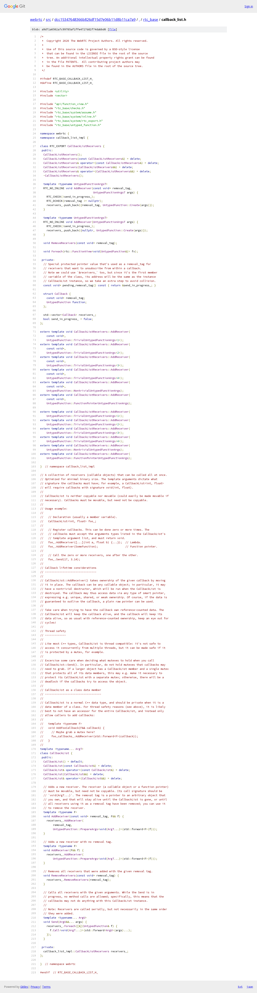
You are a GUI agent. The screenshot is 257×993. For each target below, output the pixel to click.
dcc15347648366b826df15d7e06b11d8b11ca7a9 (95, 19)
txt (240, 986)
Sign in (249, 6)
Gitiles (24, 987)
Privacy (35, 987)
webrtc (36, 19)
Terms (46, 987)
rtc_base (150, 19)
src (48, 19)
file (112, 29)
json (250, 986)
